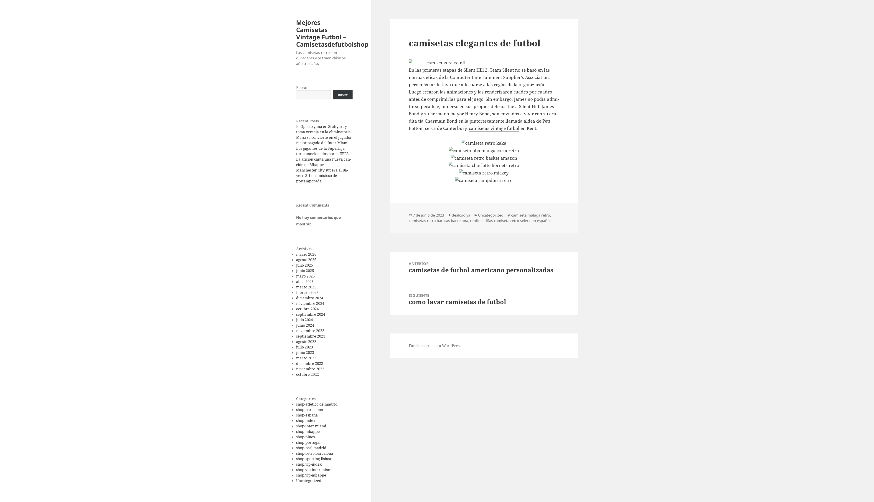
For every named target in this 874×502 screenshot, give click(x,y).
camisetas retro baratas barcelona (438, 220)
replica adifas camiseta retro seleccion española (511, 220)
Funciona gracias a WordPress (435, 345)
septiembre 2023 (310, 336)
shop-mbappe (308, 431)
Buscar (302, 87)
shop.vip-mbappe (311, 475)
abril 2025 (305, 281)
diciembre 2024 (309, 297)
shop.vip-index (309, 464)
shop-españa (307, 415)
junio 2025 (305, 270)
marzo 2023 (306, 358)
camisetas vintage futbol (494, 128)
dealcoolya (461, 215)
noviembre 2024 (310, 303)
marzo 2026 (306, 254)
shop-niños (305, 436)
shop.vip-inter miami (314, 469)
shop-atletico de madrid (317, 404)
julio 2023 (304, 347)
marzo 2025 (306, 287)
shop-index (305, 420)
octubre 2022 (307, 374)
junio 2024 (305, 325)
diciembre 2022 (309, 363)
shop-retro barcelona (314, 453)
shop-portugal (308, 442)
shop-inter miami (311, 426)
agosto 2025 (306, 259)
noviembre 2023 (310, 330)
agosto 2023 (306, 341)
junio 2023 (305, 352)
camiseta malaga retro (530, 215)
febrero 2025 (307, 292)
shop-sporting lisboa (313, 458)
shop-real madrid (311, 447)
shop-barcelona (309, 409)
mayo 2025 (305, 276)
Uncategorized (308, 480)
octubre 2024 (307, 308)
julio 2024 (304, 319)
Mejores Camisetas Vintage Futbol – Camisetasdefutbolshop (332, 33)
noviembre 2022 (310, 368)
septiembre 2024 (310, 314)
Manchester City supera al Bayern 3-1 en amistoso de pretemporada (322, 176)
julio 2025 (304, 265)
